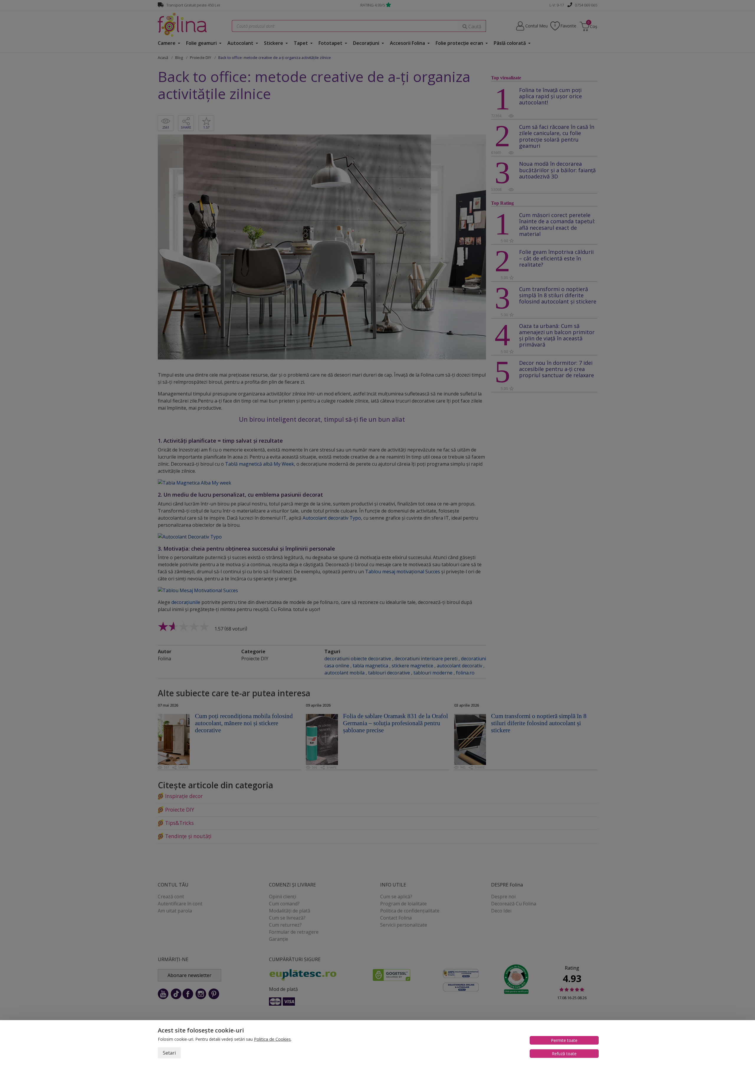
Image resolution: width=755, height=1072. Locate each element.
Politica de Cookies (272, 1039)
